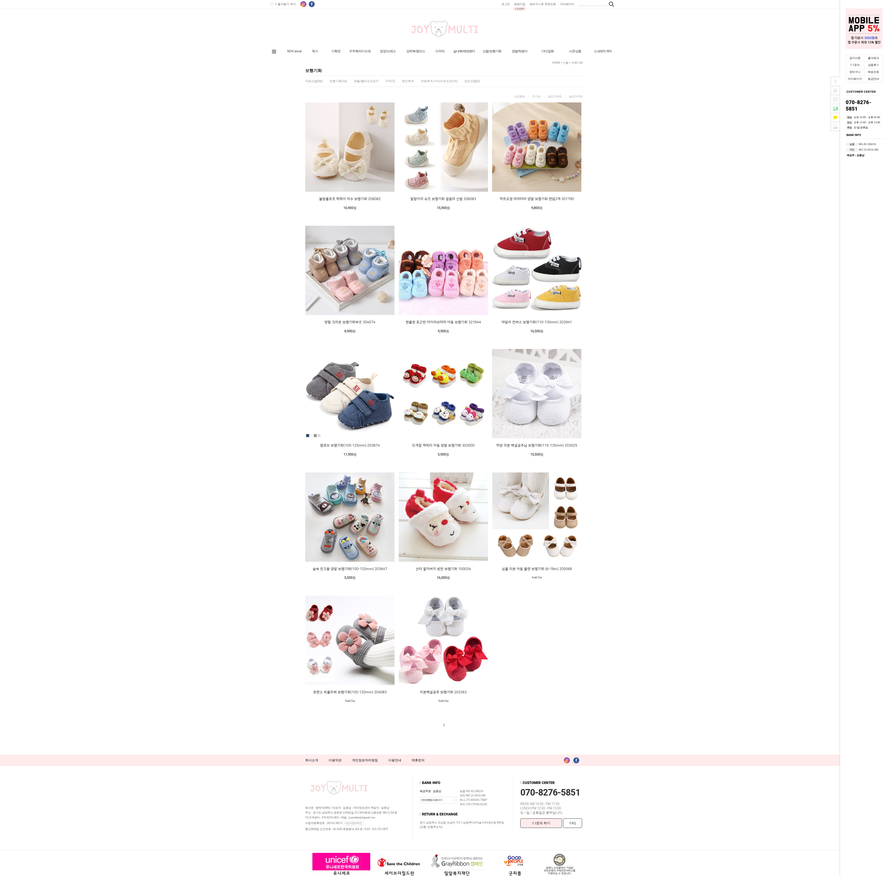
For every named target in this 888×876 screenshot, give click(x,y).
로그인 (506, 4)
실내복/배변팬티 (464, 51)
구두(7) (390, 81)
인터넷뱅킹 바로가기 (431, 800)
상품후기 (873, 65)
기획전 (335, 51)
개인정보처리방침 (365, 760)
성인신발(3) (472, 81)
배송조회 (873, 72)
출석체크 (873, 58)
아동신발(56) (314, 81)
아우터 (439, 51)
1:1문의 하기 (541, 823)
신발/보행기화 (492, 51)
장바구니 (854, 72)
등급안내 (873, 78)
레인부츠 (408, 81)
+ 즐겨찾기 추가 (285, 4)
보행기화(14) (338, 81)
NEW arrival (294, 51)
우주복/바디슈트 (360, 51)
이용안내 (394, 760)
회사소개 (311, 760)
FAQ (573, 823)
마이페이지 (855, 78)
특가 (315, 51)
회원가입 (519, 4)
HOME (556, 62)
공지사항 (854, 58)
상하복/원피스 (415, 51)
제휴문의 (418, 760)
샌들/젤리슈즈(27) (366, 81)
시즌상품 (575, 51)
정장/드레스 (388, 51)
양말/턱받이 (519, 51)
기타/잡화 (547, 51)
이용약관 (335, 760)
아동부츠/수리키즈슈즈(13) (439, 81)
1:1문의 (855, 65)
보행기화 (577, 62)
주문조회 (550, 4)
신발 (566, 62)
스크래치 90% (603, 51)
